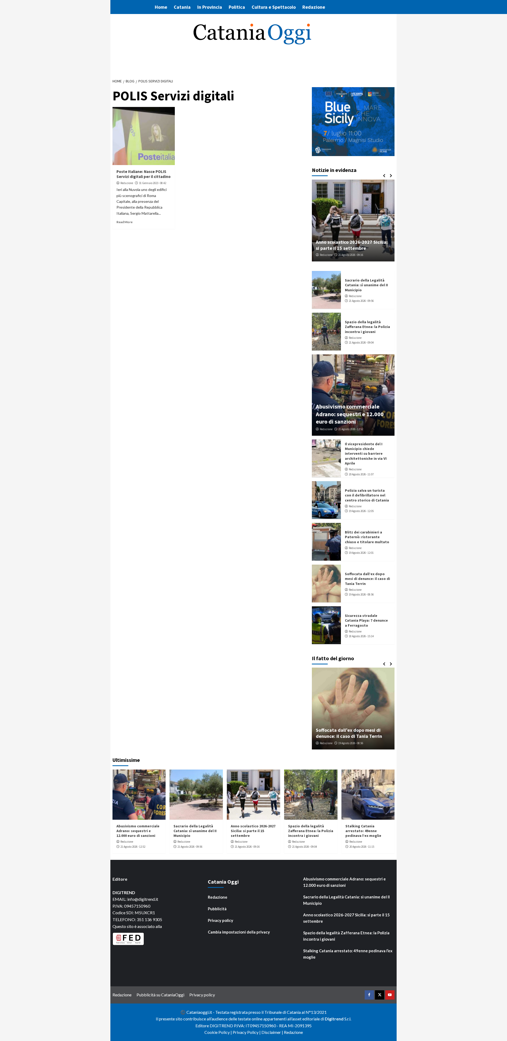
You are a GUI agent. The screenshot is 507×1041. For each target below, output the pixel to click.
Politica (237, 7)
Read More (124, 222)
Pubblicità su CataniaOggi (160, 994)
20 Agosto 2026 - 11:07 (361, 474)
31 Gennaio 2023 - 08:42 (152, 183)
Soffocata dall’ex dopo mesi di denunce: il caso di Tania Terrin (367, 578)
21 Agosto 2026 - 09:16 (350, 255)
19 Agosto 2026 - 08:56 (361, 594)
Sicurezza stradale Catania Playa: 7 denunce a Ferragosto (366, 620)
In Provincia (209, 7)
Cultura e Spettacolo (274, 7)
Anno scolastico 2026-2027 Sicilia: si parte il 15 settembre (352, 245)
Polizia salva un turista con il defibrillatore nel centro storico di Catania (367, 495)
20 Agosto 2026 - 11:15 (361, 846)
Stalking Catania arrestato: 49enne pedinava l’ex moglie (363, 831)
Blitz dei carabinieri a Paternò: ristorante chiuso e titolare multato (367, 537)
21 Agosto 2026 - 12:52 (350, 429)
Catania (182, 7)
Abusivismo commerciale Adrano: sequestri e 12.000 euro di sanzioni (350, 414)
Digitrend (334, 1018)
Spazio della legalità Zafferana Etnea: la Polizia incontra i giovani (367, 327)
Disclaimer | (272, 1032)
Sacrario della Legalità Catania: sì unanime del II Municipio (366, 285)
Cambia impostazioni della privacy (239, 932)
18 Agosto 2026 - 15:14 (361, 636)
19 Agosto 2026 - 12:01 (361, 553)
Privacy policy (220, 920)
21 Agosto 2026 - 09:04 (361, 342)
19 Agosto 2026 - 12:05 (361, 511)
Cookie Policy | (218, 1032)
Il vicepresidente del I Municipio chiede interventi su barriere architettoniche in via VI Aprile (366, 454)
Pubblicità (217, 908)
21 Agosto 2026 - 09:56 (361, 301)
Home (161, 7)
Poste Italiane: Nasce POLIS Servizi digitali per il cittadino (143, 174)
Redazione (313, 7)
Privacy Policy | (247, 1032)
